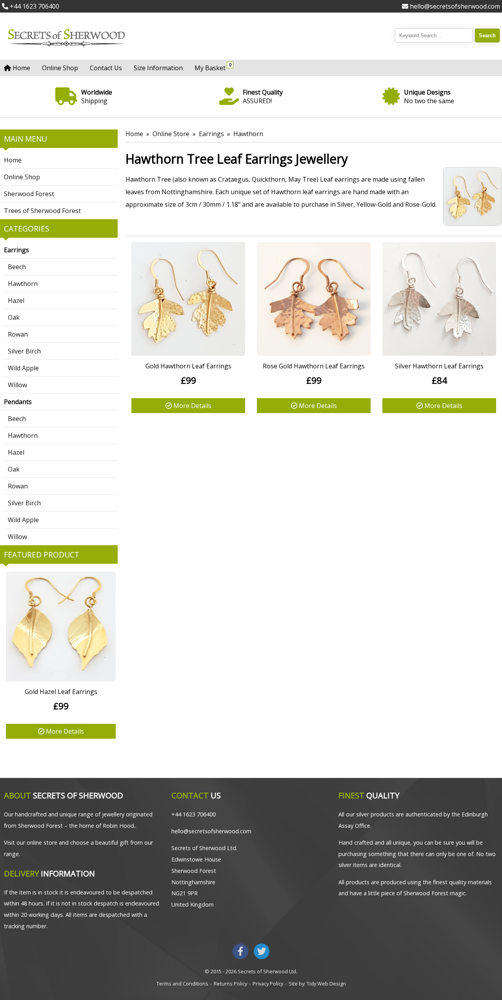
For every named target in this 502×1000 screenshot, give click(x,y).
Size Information (158, 68)
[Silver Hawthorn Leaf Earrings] (439, 353)
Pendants (18, 401)
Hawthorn (23, 283)
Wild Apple (23, 368)
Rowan (18, 334)
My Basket (212, 67)
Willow (17, 385)
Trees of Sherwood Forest (42, 210)
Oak (14, 317)
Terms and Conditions (182, 983)
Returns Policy (230, 983)
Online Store (171, 133)
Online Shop (60, 68)
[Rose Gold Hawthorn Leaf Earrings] (314, 353)
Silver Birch (24, 351)
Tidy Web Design (326, 983)
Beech (17, 266)
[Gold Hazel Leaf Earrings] (61, 679)
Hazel (16, 300)
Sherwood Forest (29, 193)
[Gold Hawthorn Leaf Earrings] (188, 353)
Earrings (16, 250)
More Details (64, 731)
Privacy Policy (268, 983)
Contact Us (106, 68)
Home (20, 68)
